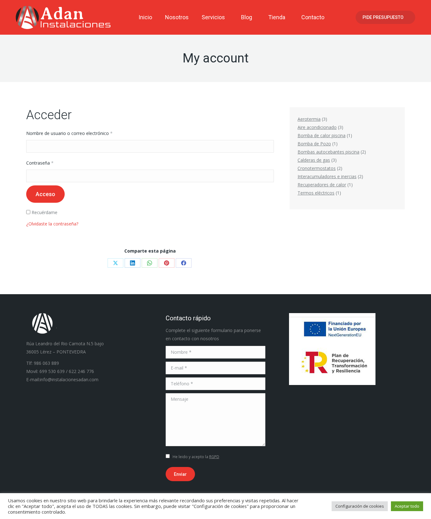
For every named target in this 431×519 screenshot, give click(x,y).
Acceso (45, 194)
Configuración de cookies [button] (359, 506)
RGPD (214, 456)
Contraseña (51, 163)
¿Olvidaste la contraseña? (52, 224)
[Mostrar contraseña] (268, 176)
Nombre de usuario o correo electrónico (80, 133)
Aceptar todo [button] (407, 506)
